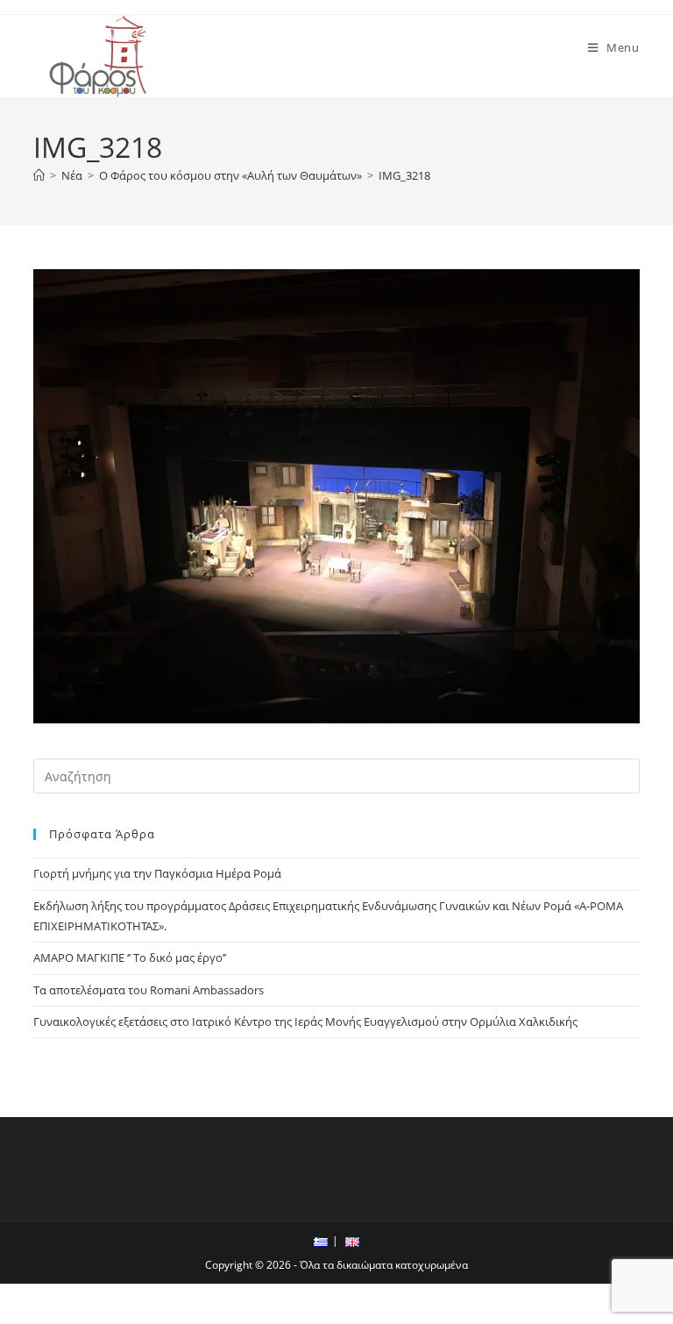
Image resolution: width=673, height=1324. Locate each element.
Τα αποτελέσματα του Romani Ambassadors (148, 990)
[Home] (39, 175)
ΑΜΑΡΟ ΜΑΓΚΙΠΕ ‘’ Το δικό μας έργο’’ (129, 957)
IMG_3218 (404, 175)
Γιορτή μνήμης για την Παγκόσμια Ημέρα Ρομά (157, 873)
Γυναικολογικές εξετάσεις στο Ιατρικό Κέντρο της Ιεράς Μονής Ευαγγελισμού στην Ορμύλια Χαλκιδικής (305, 1021)
